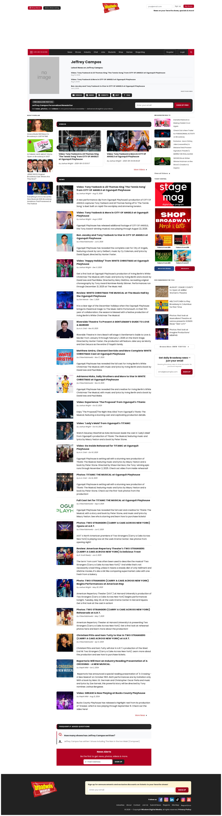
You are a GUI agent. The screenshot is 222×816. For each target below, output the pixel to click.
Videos (79, 95)
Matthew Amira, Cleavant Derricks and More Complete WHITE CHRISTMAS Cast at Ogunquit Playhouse (114, 352)
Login (182, 52)
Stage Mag (140, 52)
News (70, 52)
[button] (191, 52)
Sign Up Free (182, 105)
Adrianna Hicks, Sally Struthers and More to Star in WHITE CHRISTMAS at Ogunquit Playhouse (111, 378)
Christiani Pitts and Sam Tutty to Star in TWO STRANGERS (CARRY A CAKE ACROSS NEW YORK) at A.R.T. (111, 637)
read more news (187, 91)
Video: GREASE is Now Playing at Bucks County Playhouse (111, 693)
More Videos (139, 169)
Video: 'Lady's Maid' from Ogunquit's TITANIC (104, 423)
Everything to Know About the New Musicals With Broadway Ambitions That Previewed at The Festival (39, 194)
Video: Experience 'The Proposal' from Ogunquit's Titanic (111, 402)
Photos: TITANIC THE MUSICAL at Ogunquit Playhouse (108, 474)
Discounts (185, 268)
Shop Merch (36, 8)
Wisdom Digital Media (151, 809)
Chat (96, 52)
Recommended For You (164, 280)
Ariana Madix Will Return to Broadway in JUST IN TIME (38, 129)
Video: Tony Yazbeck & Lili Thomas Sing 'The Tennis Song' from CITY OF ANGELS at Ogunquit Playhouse (118, 73)
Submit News (155, 805)
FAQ (128, 95)
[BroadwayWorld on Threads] (183, 799)
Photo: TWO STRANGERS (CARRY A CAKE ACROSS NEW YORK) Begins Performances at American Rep (113, 582)
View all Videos (161, 173)
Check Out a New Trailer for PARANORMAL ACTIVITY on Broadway (184, 133)
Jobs (103, 52)
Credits (104, 95)
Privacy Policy (184, 809)
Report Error (186, 805)
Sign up (187, 372)
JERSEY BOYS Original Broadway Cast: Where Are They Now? (38, 170)
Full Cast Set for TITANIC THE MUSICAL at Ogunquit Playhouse (113, 500)
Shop (121, 52)
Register (170, 52)
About (128, 805)
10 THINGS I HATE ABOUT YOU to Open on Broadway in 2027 (39, 149)
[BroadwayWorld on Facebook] (160, 799)
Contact (136, 805)
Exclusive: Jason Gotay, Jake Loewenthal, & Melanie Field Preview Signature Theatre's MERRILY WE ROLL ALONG (183, 147)
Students (112, 52)
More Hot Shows (164, 268)
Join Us (145, 805)
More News (140, 715)
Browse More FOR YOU (173, 346)
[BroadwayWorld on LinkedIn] (172, 799)
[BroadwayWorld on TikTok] (177, 799)
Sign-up (178, 6)
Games (129, 52)
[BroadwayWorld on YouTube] (189, 799)
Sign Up (118, 762)
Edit (117, 95)
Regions (166, 805)
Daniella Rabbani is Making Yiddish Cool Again (181, 123)
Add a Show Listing (52, 8)
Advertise (120, 805)
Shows (78, 52)
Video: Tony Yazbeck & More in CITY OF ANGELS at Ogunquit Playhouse (103, 79)
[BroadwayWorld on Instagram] (166, 799)
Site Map (175, 805)
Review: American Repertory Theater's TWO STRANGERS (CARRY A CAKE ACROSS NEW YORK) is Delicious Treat (110, 550)
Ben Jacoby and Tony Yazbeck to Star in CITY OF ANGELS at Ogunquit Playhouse (108, 86)
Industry (87, 52)
